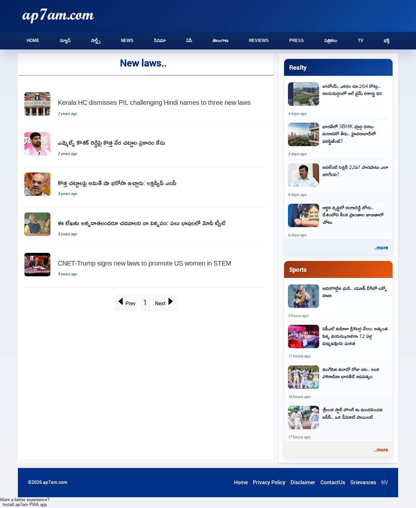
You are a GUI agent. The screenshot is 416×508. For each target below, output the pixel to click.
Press (296, 40)
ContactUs (332, 482)
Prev (130, 303)
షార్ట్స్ (95, 40)
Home (33, 40)
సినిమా (160, 40)
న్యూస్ (65, 40)
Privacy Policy (269, 482)
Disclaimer (303, 482)
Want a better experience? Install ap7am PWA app (24, 502)
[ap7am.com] (58, 15)
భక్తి (386, 40)
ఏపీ (189, 40)
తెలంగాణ (220, 40)
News (127, 40)
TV (360, 40)
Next (160, 303)
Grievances (363, 482)
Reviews (259, 40)
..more (381, 247)
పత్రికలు (330, 40)
